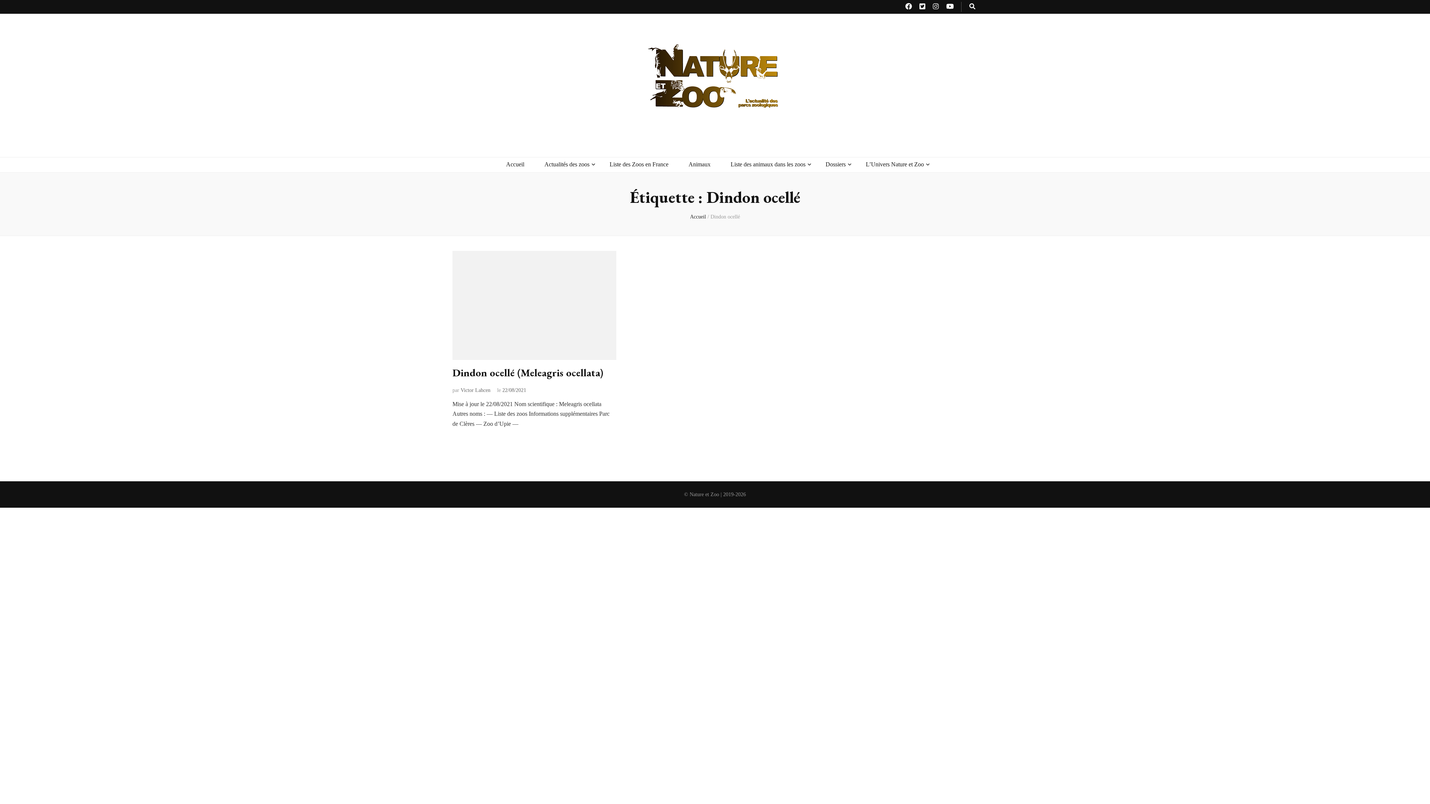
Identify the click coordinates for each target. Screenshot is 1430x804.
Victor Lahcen (475, 390)
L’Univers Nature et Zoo (895, 164)
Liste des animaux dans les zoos (768, 164)
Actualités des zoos (567, 164)
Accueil (515, 164)
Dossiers (836, 164)
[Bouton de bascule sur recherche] (972, 7)
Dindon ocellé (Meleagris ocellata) (527, 372)
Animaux (700, 164)
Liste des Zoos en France (639, 164)
